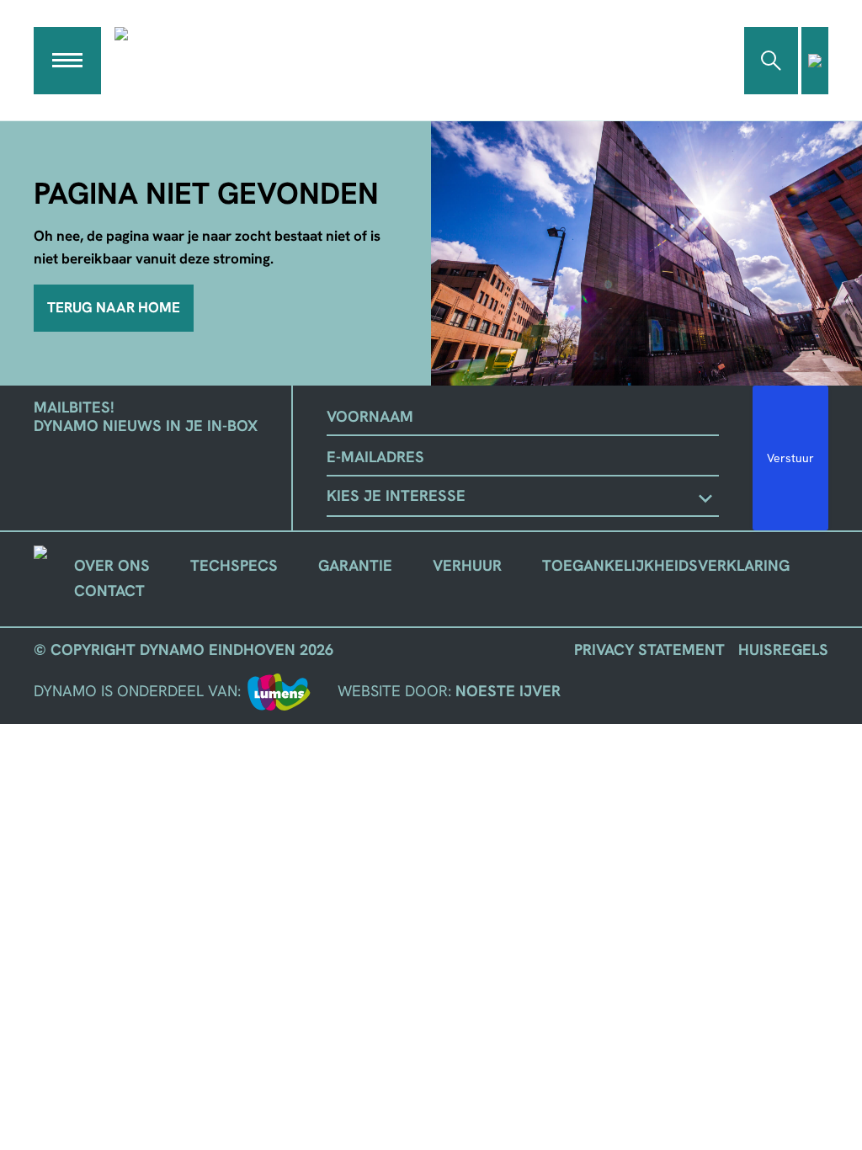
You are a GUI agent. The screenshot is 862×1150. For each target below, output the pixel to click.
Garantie (355, 566)
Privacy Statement (649, 650)
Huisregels (783, 650)
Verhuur (467, 566)
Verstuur (790, 458)
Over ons (112, 566)
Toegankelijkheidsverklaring (666, 566)
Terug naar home (113, 307)
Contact (109, 591)
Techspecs (234, 566)
